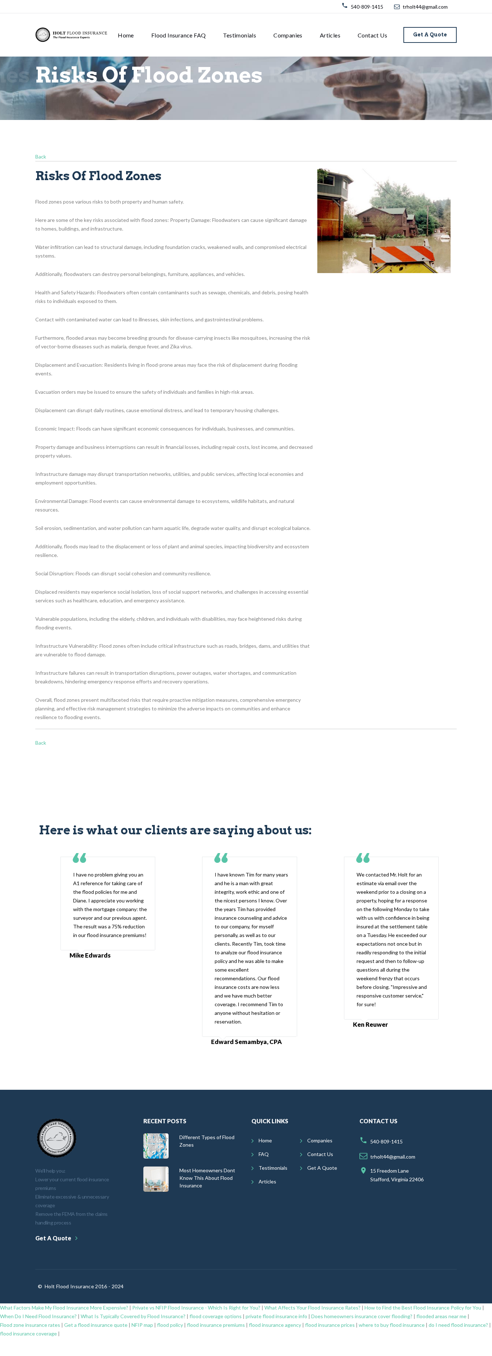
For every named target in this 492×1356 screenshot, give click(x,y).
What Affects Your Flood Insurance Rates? (312, 1307)
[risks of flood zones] (390, 221)
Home (126, 35)
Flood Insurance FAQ (178, 35)
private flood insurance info (276, 1316)
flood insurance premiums (216, 1325)
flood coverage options (215, 1316)
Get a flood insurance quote (96, 1325)
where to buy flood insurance (392, 1325)
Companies (288, 35)
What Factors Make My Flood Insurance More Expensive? (64, 1307)
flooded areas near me (441, 1316)
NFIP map (142, 1325)
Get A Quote (430, 34)
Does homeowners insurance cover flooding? (361, 1316)
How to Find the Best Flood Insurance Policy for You (422, 1307)
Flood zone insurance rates (30, 1325)
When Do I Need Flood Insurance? (38, 1316)
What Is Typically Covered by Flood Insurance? (133, 1316)
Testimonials (239, 35)
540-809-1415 (367, 7)
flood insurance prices (330, 1325)
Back (40, 156)
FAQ (264, 1154)
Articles (330, 35)
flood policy (170, 1325)
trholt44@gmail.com (425, 7)
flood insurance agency (275, 1325)
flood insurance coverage (28, 1333)
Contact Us (372, 35)
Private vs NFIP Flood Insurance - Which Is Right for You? (196, 1307)
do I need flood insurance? (458, 1325)
